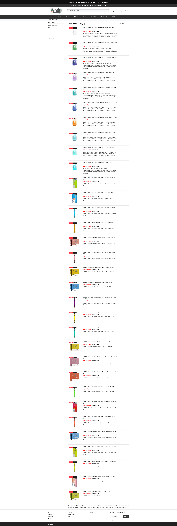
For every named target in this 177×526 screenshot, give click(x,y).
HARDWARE (50, 35)
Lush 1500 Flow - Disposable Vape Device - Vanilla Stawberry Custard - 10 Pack (100, 298)
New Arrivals (50, 516)
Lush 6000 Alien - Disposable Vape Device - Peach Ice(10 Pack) (98, 73)
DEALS (49, 27)
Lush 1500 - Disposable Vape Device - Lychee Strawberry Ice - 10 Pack (99, 238)
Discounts (91, 512)
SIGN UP (126, 516)
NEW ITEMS (50, 29)
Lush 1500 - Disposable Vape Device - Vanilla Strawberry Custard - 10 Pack (100, 357)
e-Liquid (49, 518)
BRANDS (49, 31)
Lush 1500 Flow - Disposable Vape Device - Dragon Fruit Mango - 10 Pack (99, 223)
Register (127, 11)
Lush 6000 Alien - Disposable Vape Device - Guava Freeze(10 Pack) (99, 133)
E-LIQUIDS (50, 33)
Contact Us (70, 516)
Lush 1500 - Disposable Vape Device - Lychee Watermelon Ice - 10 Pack (99, 432)
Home (49, 19)
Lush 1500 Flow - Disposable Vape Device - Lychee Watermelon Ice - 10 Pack (100, 208)
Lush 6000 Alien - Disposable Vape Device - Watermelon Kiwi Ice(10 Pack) (100, 43)
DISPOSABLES (50, 37)
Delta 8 (49, 512)
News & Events (71, 514)
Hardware (50, 514)
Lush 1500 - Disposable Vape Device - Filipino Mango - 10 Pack (98, 267)
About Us (70, 512)
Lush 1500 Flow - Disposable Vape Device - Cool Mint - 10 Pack (98, 327)
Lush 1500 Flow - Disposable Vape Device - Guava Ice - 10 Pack (98, 387)
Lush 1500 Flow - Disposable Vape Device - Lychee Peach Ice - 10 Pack (99, 417)
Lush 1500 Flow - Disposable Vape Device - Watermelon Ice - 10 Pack (98, 193)
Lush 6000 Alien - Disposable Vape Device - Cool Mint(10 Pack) (98, 148)
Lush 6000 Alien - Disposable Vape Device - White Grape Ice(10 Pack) (98, 28)
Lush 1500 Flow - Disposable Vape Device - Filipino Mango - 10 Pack (100, 461)
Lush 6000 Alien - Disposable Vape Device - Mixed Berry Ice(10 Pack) (100, 103)
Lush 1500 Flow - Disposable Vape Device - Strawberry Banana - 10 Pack (99, 402)
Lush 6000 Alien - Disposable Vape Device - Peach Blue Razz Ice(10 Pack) (99, 88)
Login (84, 31)
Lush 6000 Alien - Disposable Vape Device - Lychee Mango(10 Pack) (100, 118)
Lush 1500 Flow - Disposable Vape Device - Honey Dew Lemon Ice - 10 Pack (100, 447)
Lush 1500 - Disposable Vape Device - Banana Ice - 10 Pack (97, 342)
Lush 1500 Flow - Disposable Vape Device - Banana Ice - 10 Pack (98, 312)
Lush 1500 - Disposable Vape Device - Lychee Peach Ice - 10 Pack (99, 476)
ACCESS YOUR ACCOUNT (53, 25)
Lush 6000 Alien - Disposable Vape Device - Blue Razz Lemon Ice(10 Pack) (100, 163)
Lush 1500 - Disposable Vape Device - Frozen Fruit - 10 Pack (97, 282)
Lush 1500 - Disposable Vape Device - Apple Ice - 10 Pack (97, 491)
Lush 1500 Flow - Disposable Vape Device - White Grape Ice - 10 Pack (99, 178)
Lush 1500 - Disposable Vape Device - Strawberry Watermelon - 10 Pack (99, 372)
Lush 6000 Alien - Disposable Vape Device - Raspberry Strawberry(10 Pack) (100, 58)
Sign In (122, 11)
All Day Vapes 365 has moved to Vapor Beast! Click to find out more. (88, 5)
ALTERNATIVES (51, 39)
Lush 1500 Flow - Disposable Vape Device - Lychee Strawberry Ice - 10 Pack (99, 253)
